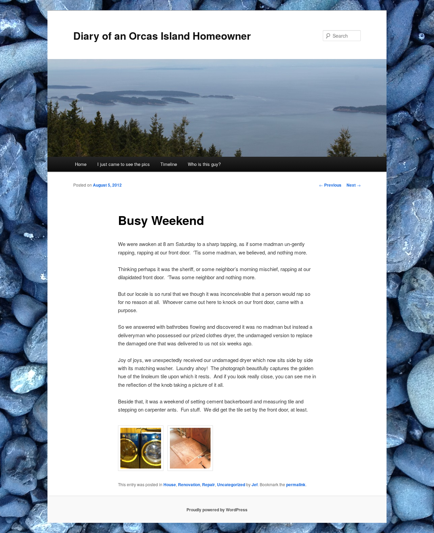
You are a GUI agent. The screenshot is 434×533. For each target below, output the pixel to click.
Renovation (189, 484)
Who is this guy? (204, 164)
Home (80, 164)
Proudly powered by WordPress (217, 510)
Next (354, 185)
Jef (255, 484)
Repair (208, 484)
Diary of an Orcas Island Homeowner (162, 35)
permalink (295, 484)
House (169, 484)
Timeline (168, 164)
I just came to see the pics (123, 164)
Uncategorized (231, 484)
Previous (330, 185)
